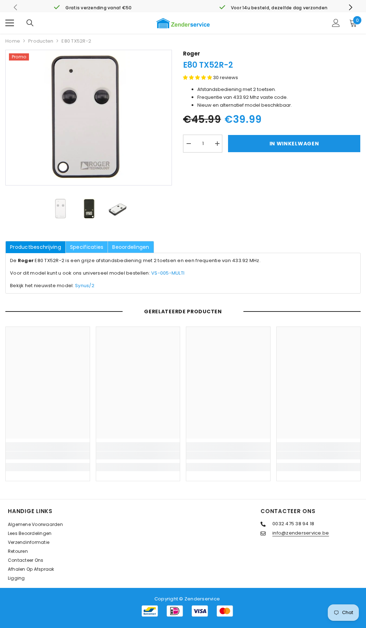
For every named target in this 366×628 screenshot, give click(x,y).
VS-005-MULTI (167, 273)
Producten (40, 41)
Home (12, 41)
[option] (88, 117)
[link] (92, 8)
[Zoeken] (30, 23)
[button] (198, 77)
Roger (191, 53)
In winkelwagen (294, 143)
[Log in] (336, 23)
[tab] (35, 247)
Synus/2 (84, 285)
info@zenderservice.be (300, 533)
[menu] (9, 23)
